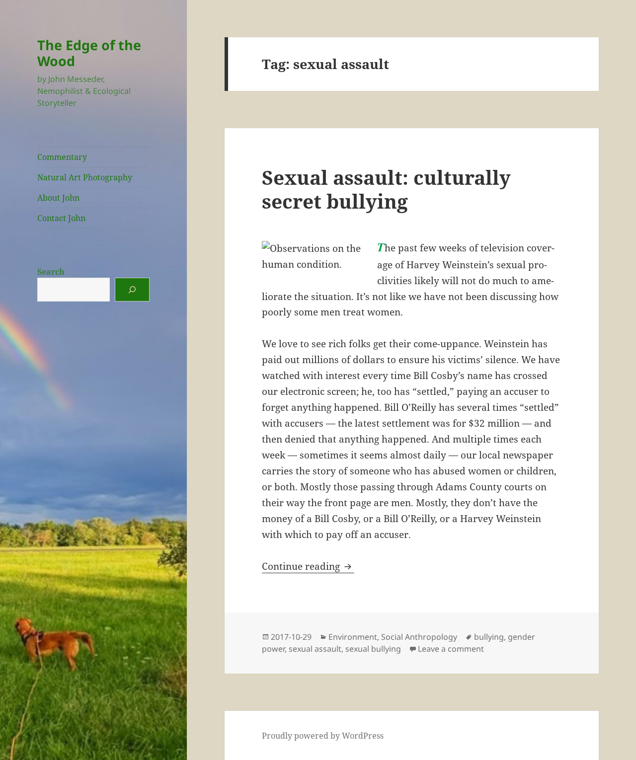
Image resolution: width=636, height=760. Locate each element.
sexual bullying (373, 648)
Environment (352, 636)
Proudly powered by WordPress (323, 735)
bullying (489, 636)
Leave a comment (451, 648)
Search (51, 271)
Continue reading (308, 566)
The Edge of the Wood (89, 53)
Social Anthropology (419, 636)
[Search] (132, 290)
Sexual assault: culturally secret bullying (386, 189)
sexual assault (315, 648)
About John (58, 197)
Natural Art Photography (84, 177)
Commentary (62, 157)
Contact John (61, 218)
